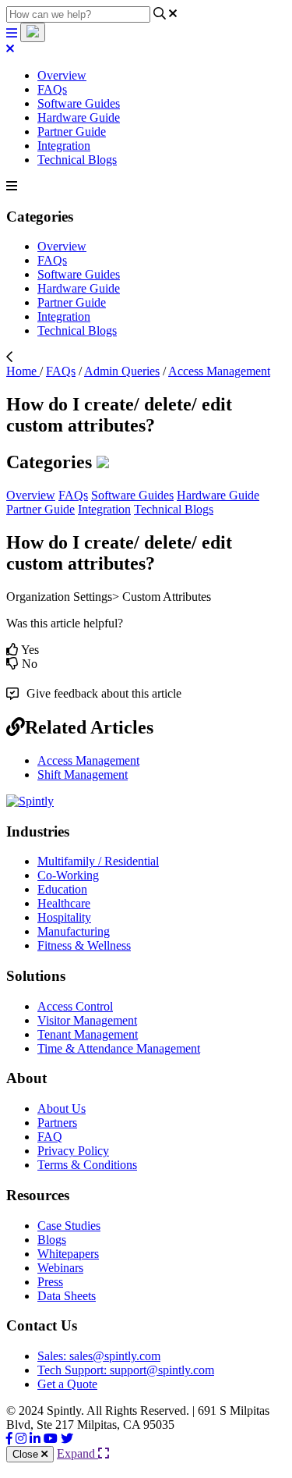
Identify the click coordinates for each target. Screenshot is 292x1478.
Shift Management (82, 774)
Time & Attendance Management (118, 1048)
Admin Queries (122, 371)
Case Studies (68, 1225)
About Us (61, 1108)
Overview (61, 75)
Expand (77, 1453)
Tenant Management (87, 1034)
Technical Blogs (77, 159)
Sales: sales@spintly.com (98, 1356)
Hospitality (64, 917)
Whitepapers (68, 1253)
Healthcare (63, 903)
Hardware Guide (78, 117)
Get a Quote (67, 1384)
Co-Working (68, 875)
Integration (63, 145)
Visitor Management (87, 1020)
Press (50, 1281)
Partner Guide (71, 131)
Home (23, 371)
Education (62, 889)
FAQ (49, 1136)
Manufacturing (73, 931)
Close (26, 1454)
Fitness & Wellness (84, 945)
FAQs (52, 89)
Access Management (219, 371)
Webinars (60, 1267)
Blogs (51, 1239)
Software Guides (78, 103)
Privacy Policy (73, 1150)
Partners (57, 1122)
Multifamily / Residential (98, 861)
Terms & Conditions (87, 1164)
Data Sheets (66, 1295)
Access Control (75, 1006)
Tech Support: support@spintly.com (125, 1370)
